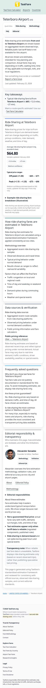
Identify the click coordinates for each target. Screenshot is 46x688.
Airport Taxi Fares (9, 654)
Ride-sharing (20, 26)
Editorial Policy (22, 482)
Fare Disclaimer (8, 675)
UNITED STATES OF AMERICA (18, 593)
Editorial (16, 31)
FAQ (7, 31)
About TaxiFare (8, 626)
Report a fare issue (13, 79)
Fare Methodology (9, 634)
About (9, 482)
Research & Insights (10, 658)
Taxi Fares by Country (10, 651)
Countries (36, 10)
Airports (26, 10)
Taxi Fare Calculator (12, 10)
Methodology (34, 26)
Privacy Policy (7, 667)
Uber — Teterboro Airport (16, 339)
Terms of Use (7, 671)
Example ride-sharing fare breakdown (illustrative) (18, 199)
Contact (5, 637)
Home (5, 593)
